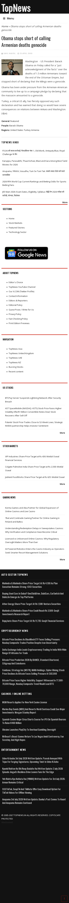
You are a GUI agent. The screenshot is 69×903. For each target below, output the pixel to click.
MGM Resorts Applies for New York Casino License (24, 702)
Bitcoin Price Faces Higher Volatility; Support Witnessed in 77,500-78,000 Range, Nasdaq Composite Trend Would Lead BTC (32, 682)
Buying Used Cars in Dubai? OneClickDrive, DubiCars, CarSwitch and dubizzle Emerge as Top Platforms (33, 595)
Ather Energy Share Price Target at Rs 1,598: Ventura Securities (31, 604)
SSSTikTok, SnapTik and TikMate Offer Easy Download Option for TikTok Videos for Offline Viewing (31, 790)
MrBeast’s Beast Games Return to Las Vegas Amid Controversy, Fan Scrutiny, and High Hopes (33, 738)
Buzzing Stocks (16, 366)
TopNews (16, 7)
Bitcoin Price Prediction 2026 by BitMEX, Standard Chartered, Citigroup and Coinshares (30, 661)
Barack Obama (16, 125)
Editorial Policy (15, 305)
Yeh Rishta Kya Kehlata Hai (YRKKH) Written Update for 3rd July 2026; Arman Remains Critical (33, 780)
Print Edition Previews (19, 323)
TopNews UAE (15, 357)
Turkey (27, 130)
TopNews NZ (15, 362)
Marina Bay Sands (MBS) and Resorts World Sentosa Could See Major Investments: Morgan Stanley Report (33, 710)
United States (16, 130)
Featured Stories (17, 227)
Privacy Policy (15, 314)
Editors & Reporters (18, 300)
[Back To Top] (64, 898)
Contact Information (18, 296)
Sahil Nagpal (10, 53)
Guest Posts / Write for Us (21, 309)
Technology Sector (17, 232)
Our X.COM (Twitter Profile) (21, 291)
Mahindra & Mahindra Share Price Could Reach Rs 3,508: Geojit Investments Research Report (30, 612)
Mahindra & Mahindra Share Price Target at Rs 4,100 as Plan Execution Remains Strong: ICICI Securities (30, 585)
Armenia (35, 130)
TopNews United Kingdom (21, 353)
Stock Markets (15, 223)
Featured (14, 121)
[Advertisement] (34, 860)
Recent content (16, 371)
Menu (10, 18)
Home (4, 26)
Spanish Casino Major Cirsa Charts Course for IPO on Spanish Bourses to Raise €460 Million (34, 721)
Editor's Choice (16, 282)
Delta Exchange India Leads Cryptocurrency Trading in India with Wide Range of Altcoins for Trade (34, 651)
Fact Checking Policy (18, 318)
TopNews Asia (15, 348)
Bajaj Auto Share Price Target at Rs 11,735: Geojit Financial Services (33, 620)
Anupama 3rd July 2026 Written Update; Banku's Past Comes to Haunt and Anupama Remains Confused (34, 801)
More (65, 202)
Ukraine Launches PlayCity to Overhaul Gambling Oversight (29, 729)
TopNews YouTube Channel (22, 286)
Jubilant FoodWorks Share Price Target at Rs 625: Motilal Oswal (35, 477)
